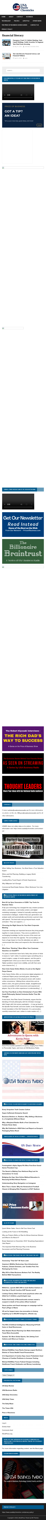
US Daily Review (31, 1160)
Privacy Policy (7, 29)
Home (3, 17)
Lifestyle (26, 21)
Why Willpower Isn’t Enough (11, 883)
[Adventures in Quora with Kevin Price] (23, 1043)
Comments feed (7, 1430)
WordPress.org (7, 1434)
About (11, 17)
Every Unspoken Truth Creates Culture (16, 1109)
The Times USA (29, 1344)
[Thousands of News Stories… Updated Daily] (23, 1155)
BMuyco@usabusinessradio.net (28, 813)
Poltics (16, 21)
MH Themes (35, 1518)
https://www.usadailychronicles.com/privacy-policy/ (18, 1512)
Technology (6, 21)
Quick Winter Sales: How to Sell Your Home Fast (18, 1228)
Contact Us (34, 25)
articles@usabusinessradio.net (18, 810)
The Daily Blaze (32, 1255)
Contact (20, 17)
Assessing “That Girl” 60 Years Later (15, 1260)
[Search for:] (23, 70)
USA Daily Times (31, 1319)
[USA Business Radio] (23, 1497)
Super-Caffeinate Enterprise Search (15, 1113)
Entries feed (6, 1426)
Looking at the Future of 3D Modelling (15, 1232)
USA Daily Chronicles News (32, 46)
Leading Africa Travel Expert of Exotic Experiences (19, 880)
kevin (26, 58)
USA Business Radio (34, 1104)
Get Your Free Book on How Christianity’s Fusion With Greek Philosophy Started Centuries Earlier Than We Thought (22, 994)
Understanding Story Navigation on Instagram (19, 1183)
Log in (4, 1423)
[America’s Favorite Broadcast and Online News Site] (23, 1099)
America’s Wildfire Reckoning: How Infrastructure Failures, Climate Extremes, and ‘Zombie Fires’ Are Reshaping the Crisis (20, 1266)
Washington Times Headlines (15, 1282)
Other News (37, 21)
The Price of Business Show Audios (14, 25)
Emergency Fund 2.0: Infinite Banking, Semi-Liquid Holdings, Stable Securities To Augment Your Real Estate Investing (28, 42)
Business (29, 17)
